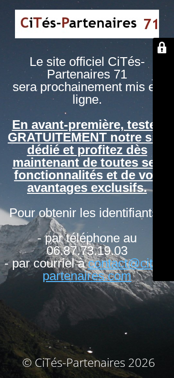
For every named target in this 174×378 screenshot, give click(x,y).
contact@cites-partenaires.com (106, 269)
